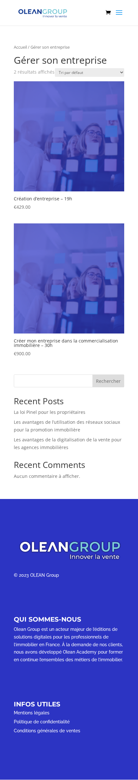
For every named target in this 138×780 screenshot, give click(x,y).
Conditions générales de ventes (47, 730)
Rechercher (108, 381)
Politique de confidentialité (42, 721)
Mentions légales (31, 712)
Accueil (20, 47)
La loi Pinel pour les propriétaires (49, 412)
